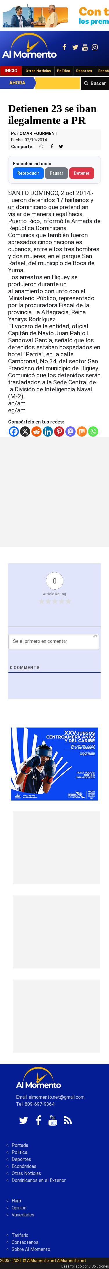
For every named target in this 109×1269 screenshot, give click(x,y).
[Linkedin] (48, 431)
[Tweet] (58, 146)
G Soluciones (98, 1266)
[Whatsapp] (93, 431)
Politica (19, 1152)
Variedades (23, 1215)
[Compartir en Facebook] (48, 146)
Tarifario (20, 1235)
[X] (25, 431)
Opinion (19, 1208)
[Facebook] (14, 431)
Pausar (56, 173)
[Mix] (82, 431)
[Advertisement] (54, 492)
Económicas (24, 1166)
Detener (82, 173)
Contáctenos (25, 1242)
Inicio (11, 70)
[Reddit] (36, 431)
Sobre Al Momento (31, 1249)
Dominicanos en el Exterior (39, 1180)
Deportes (84, 71)
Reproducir (28, 173)
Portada (20, 1145)
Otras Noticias (38, 71)
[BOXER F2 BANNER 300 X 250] (54, 764)
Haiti (16, 1201)
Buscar (98, 83)
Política (63, 71)
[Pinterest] (59, 431)
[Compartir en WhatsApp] (39, 146)
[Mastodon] (70, 431)
